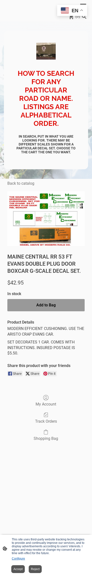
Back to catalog (20, 183)
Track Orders (46, 421)
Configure (18, 558)
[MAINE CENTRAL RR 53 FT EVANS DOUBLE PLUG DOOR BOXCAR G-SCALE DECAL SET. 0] (46, 218)
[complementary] (72, 11)
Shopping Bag (46, 438)
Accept (18, 569)
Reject (35, 569)
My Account (46, 404)
